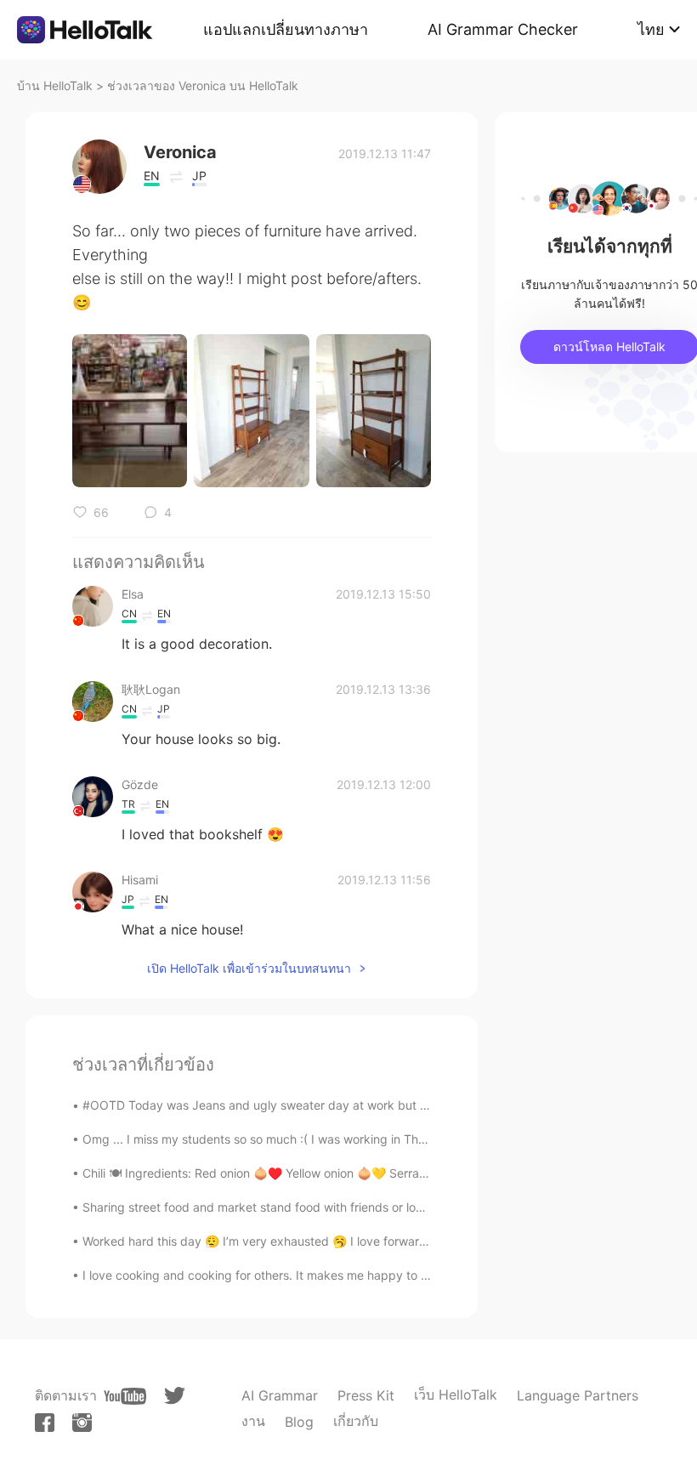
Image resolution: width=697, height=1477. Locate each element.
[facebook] (44, 1422)
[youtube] (125, 1396)
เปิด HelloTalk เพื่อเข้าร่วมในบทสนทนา (249, 968)
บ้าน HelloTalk (55, 85)
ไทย (651, 29)
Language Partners (577, 1395)
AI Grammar (279, 1395)
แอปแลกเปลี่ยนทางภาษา (285, 29)
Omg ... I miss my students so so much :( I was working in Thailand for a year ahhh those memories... (361, 1139)
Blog (299, 1421)
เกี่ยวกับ (355, 1420)
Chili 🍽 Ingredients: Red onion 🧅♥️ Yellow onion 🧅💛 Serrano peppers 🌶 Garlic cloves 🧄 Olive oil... (363, 1173)
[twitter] (174, 1396)
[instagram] (82, 1422)
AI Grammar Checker (503, 29)
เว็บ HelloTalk (455, 1394)
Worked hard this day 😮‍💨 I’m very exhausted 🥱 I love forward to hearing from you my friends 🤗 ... (357, 1241)
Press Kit (365, 1395)
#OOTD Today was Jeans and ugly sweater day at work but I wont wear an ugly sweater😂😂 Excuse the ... (382, 1105)
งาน (253, 1420)
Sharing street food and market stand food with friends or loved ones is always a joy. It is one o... (351, 1207)
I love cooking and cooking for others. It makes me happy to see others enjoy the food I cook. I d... (356, 1275)
